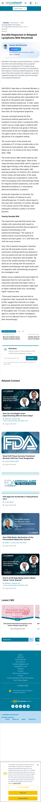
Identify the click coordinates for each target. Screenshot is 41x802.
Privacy (20, 676)
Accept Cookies (23, 798)
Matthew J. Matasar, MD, (12, 419)
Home (7, 719)
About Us (15, 719)
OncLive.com (20, 662)
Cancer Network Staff (11, 461)
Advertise (20, 657)
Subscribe (30, 358)
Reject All (23, 793)
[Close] (38, 765)
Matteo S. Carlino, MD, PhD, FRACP (16, 543)
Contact (20, 671)
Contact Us (32, 719)
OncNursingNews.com (20, 664)
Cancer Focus (18, 8)
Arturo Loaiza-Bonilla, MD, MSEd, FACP (15, 421)
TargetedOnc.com (20, 666)
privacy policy (7, 364)
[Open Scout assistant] (31, 3)
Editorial (21, 669)
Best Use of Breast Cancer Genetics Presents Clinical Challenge (10, 338)
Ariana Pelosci (9, 502)
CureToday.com (20, 659)
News (23, 719)
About (20, 655)
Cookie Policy (17, 783)
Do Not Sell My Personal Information (20, 678)
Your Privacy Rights (20, 680)
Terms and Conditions (20, 673)
